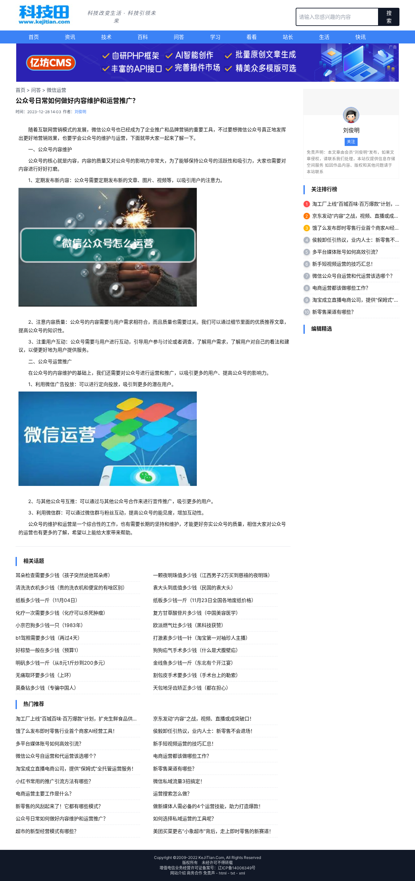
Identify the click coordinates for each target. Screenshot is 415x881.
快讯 (360, 37)
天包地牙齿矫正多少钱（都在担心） (192, 688)
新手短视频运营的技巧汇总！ (184, 744)
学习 (215, 37)
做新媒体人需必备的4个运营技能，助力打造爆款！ (208, 806)
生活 (324, 37)
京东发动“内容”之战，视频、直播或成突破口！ (203, 719)
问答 (179, 37)
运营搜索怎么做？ (172, 793)
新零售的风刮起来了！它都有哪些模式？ (59, 806)
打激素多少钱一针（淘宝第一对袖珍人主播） (201, 638)
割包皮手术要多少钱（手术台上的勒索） (197, 675)
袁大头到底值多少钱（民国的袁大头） (194, 588)
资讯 (70, 37)
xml (242, 873)
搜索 (389, 17)
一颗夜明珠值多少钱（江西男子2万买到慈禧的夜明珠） (213, 575)
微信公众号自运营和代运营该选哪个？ (57, 756)
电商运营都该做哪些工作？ (182, 756)
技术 (106, 37)
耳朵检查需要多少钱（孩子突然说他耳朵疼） (64, 575)
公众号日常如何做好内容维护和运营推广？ (62, 818)
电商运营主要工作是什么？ (45, 793)
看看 (251, 37)
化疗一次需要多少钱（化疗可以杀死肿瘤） (62, 613)
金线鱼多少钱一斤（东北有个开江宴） (194, 663)
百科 (142, 37)
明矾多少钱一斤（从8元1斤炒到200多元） (62, 663)
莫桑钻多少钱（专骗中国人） (47, 688)
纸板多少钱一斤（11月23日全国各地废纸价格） (204, 600)
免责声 (209, 873)
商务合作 (194, 873)
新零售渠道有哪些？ (175, 769)
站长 (288, 37)
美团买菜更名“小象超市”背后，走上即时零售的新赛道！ (213, 831)
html (223, 873)
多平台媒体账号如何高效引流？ (50, 744)
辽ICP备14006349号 (236, 867)
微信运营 (56, 90)
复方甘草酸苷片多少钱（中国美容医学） (197, 613)
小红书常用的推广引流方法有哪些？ (54, 781)
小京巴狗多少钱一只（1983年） (51, 625)
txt (233, 873)
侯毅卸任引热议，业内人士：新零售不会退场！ (204, 731)
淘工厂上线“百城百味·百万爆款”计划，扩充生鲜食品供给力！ (81, 719)
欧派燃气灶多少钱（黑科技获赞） (189, 625)
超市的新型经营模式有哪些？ (47, 831)
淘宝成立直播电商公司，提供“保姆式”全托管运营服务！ (76, 769)
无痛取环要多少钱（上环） (45, 675)
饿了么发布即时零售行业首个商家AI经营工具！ (66, 731)
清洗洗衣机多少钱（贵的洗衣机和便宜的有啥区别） (71, 588)
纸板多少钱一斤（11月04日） (48, 600)
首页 (34, 37)
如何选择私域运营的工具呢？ (184, 818)
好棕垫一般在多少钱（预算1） (48, 650)
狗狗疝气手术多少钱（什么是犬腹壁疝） (197, 650)
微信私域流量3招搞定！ (179, 781)
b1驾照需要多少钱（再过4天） (49, 638)
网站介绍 (178, 873)
